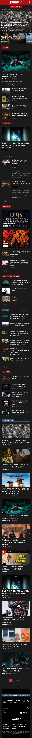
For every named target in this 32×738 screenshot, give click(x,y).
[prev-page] (3, 201)
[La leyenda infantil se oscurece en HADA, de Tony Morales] (16, 659)
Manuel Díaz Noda (6, 78)
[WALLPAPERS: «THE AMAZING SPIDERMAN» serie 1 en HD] (6, 395)
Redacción (4, 30)
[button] (3, 2)
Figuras (3, 293)
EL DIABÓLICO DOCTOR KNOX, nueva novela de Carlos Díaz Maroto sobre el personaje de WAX (20, 253)
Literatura (6, 225)
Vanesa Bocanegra (22, 165)
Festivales (14, 165)
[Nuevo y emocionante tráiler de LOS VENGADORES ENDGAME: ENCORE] (16, 22)
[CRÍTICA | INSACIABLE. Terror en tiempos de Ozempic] (16, 61)
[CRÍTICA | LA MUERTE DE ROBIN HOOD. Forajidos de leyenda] (6, 107)
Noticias (4, 614)
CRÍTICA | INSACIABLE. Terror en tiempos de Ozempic (15, 75)
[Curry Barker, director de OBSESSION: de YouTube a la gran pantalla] (6, 183)
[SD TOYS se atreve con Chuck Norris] (6, 291)
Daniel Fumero (15, 396)
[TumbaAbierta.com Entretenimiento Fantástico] (16, 719)
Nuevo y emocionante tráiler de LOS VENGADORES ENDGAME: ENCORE (16, 441)
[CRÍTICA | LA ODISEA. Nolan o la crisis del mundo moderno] (6, 91)
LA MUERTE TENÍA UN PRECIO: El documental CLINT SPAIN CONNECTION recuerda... (15, 491)
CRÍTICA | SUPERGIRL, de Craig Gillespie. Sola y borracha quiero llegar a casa (20, 350)
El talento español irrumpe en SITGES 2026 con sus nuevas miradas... (13, 542)
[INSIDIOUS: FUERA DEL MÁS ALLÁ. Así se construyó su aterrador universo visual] (16, 134)
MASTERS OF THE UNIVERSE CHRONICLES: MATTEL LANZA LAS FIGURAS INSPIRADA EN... (21, 282)
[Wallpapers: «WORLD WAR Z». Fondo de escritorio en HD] (6, 387)
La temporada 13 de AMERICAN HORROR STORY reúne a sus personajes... (14, 620)
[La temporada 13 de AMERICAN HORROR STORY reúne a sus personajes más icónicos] (16, 608)
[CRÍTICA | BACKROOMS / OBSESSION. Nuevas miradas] (6, 99)
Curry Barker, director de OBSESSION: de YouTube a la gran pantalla (21, 183)
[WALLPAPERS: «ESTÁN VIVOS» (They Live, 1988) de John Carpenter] (6, 403)
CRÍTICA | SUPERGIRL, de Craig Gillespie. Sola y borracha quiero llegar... (20, 115)
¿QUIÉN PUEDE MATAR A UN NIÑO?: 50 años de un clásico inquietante (19, 161)
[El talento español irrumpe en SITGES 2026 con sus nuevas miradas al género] (16, 531)
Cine (3, 20)
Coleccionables (5, 284)
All (22, 310)
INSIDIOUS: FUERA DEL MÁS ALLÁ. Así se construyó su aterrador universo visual (16, 145)
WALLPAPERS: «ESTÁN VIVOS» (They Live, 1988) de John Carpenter (20, 402)
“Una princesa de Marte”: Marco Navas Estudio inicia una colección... (20, 298)
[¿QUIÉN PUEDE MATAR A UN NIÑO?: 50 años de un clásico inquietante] (6, 162)
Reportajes (4, 149)
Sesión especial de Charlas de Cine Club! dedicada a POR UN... (15, 568)
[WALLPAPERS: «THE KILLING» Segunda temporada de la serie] (6, 413)
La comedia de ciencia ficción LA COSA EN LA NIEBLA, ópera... (15, 466)
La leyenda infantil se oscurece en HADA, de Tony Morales (15, 670)
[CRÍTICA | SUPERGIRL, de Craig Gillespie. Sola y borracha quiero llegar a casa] (6, 116)
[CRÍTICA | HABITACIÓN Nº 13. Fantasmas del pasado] (5, 359)
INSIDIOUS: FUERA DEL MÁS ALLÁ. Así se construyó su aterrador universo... (16, 593)
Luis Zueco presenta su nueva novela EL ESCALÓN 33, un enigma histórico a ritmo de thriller (15, 221)
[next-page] (5, 201)
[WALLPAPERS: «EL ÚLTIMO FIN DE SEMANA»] (6, 378)
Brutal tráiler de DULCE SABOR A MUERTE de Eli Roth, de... (14, 645)
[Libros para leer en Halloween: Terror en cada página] (16, 239)
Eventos (4, 563)
